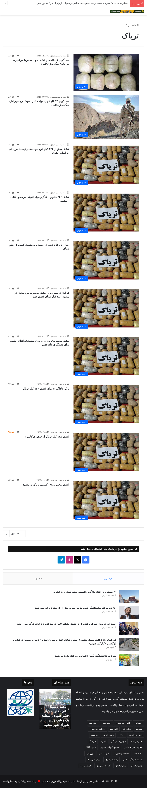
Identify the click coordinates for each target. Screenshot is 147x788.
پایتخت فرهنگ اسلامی (132, 759)
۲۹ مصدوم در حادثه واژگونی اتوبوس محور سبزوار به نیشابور (84, 591)
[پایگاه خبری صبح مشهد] (127, 11)
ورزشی (89, 753)
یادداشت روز (85, 765)
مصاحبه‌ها (138, 753)
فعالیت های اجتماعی (133, 747)
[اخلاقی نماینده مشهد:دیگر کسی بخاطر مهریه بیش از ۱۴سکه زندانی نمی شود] (129, 612)
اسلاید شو (127, 729)
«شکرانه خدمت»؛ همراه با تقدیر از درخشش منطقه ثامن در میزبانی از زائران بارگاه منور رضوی (82, 3)
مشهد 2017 (91, 747)
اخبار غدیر (106, 723)
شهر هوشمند (136, 741)
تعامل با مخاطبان (97, 729)
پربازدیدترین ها (93, 759)
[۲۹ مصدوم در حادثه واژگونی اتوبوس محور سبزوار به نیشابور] (129, 596)
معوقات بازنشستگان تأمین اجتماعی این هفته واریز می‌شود (85, 655)
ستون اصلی (108, 735)
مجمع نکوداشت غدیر (110, 747)
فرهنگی (92, 741)
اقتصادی (114, 729)
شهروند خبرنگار (119, 741)
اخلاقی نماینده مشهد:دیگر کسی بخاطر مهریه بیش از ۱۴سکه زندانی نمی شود (75, 607)
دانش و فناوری (135, 735)
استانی (139, 729)
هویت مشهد (103, 753)
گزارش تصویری (103, 765)
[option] (55, 709)
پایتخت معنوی (111, 759)
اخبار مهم (93, 723)
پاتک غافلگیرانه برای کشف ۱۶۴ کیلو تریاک (46, 388)
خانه (134, 25)
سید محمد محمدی (58, 55)
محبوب (38, 578)
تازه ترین (108, 578)
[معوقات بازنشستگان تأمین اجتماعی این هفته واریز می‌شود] (129, 660)
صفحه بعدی (17, 533)
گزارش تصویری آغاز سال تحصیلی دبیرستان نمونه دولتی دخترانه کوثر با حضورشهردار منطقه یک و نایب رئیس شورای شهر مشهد (55, 711)
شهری (103, 741)
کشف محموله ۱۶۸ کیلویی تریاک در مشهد (46, 484)
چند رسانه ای (136, 765)
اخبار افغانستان (123, 723)
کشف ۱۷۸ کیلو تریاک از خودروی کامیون (47, 436)
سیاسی (94, 735)
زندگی (121, 735)
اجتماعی (138, 723)
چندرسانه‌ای (120, 765)
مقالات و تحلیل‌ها (121, 753)
